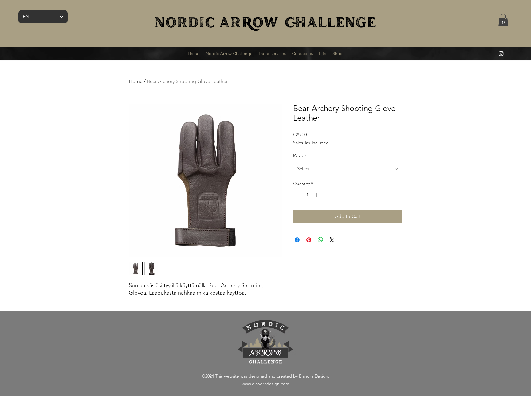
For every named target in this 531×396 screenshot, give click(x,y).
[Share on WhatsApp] (320, 240)
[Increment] (317, 194)
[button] (503, 20)
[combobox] (347, 169)
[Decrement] (298, 194)
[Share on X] (332, 240)
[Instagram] (501, 53)
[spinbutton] (307, 194)
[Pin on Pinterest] (309, 240)
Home (136, 81)
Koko (299, 156)
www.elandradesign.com (265, 383)
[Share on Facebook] (297, 240)
